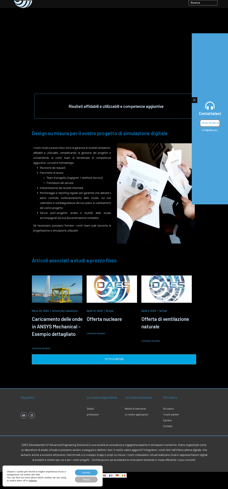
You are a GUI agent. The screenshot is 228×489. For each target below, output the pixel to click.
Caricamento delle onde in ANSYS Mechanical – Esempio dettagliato (57, 326)
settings (33, 480)
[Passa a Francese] (111, 475)
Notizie (109, 311)
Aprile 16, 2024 (95, 311)
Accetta (86, 472)
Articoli (56, 311)
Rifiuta (86, 479)
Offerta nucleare (104, 319)
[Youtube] (24, 415)
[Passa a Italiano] (123, 475)
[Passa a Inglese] (104, 475)
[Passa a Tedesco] (117, 475)
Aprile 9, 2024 (148, 311)
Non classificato (69, 311)
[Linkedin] (32, 415)
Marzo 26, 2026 (40, 311)
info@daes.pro (210, 130)
